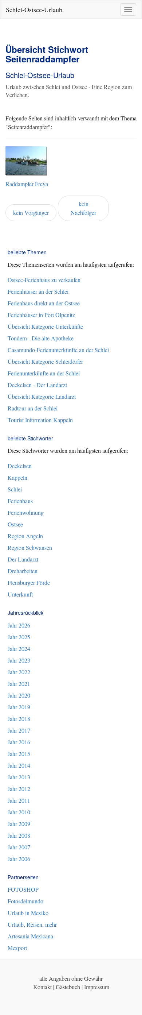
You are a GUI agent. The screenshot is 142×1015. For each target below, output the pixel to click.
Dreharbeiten (23, 571)
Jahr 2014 (19, 765)
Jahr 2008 (19, 835)
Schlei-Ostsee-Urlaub (34, 9)
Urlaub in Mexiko (28, 912)
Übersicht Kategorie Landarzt (42, 396)
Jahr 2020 (19, 695)
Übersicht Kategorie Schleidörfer (45, 361)
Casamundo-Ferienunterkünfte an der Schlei (58, 350)
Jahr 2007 (19, 847)
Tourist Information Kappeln (40, 420)
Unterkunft (20, 594)
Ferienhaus (20, 501)
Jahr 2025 (19, 637)
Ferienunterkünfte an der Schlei (44, 373)
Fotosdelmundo (25, 901)
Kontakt (42, 987)
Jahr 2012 (19, 788)
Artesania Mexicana (30, 936)
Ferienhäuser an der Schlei (38, 291)
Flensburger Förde (29, 582)
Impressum (96, 987)
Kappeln (17, 477)
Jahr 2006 (19, 858)
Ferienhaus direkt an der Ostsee (44, 303)
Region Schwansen (30, 547)
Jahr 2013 (19, 777)
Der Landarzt (23, 559)
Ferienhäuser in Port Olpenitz (41, 315)
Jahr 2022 (19, 672)
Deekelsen (20, 466)
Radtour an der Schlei (33, 408)
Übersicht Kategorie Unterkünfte (45, 326)
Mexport (17, 948)
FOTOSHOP (23, 889)
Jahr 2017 (19, 730)
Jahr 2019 (19, 707)
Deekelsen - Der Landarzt (37, 385)
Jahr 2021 (19, 683)
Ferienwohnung (26, 512)
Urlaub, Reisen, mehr (32, 924)
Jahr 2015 (19, 753)
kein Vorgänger (31, 212)
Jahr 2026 (19, 625)
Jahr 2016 (19, 742)
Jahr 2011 (19, 800)
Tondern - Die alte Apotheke (41, 338)
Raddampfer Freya (26, 184)
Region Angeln (25, 536)
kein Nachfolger (83, 208)
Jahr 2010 (19, 812)
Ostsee (15, 524)
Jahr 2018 (19, 718)
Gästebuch (68, 987)
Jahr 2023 (19, 660)
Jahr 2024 (19, 648)
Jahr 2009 (19, 823)
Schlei (15, 489)
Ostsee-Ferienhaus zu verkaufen (44, 279)
